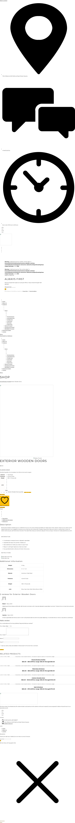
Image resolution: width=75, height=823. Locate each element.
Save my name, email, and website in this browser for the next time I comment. (19, 645)
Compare (2, 507)
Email (1, 642)
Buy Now (2, 494)
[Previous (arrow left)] (0, 822)
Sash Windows (38, 687)
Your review (3, 634)
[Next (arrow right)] (1, 822)
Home (1, 381)
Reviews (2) (5, 521)
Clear (6, 490)
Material (3, 474)
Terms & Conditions (32, 291)
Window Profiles (7, 381)
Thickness (2, 476)
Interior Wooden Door (38, 678)
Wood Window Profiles (38, 659)
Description (5, 518)
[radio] (12, 475)
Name (1, 638)
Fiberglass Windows (38, 668)
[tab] (38, 518)
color (2, 485)
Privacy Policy (25, 291)
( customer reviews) (5, 469)
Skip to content (3, 0)
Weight (2, 478)
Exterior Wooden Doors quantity (15, 492)
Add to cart (27, 492)
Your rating (2, 626)
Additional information (7, 520)
